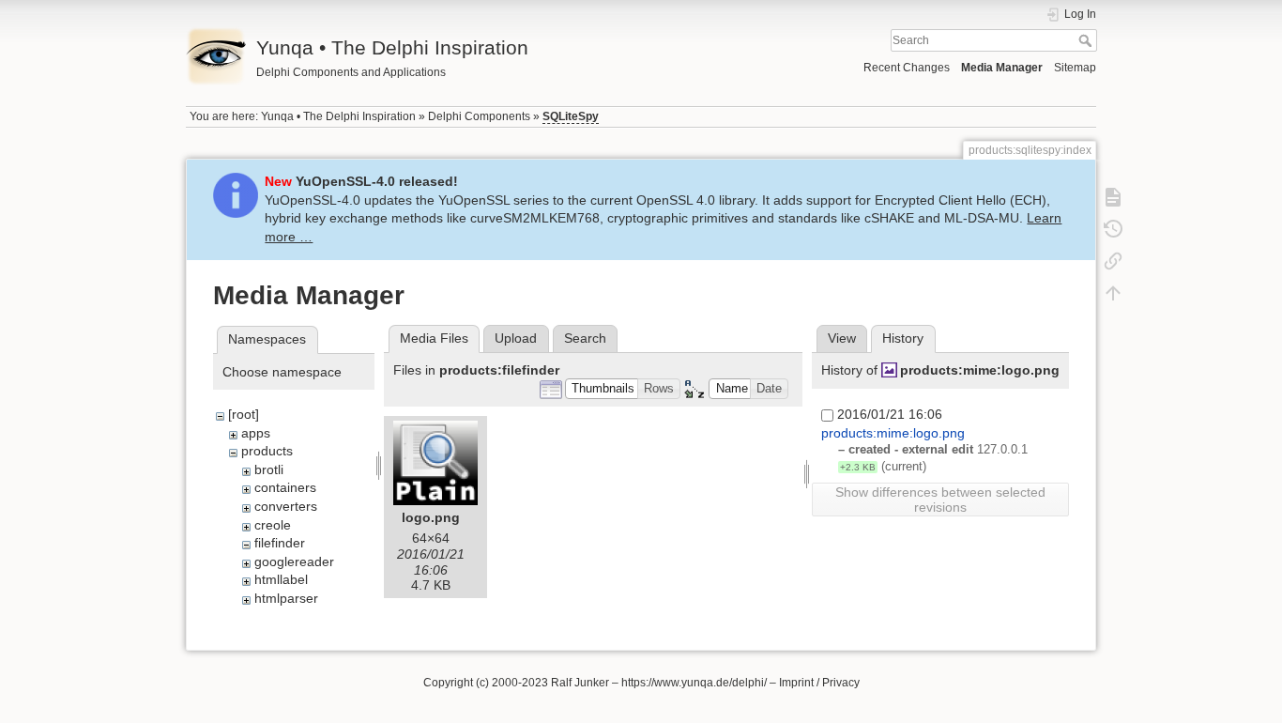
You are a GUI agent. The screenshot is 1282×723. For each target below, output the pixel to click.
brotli (268, 469)
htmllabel (281, 579)
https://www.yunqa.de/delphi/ (694, 682)
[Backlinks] (1113, 261)
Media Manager (1002, 67)
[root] (243, 414)
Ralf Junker (580, 682)
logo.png (431, 517)
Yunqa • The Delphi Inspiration (338, 116)
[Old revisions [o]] (1113, 229)
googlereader (294, 561)
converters (285, 506)
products (267, 450)
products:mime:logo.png (980, 369)
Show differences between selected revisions (940, 500)
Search (1087, 40)
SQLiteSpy (570, 116)
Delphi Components (479, 116)
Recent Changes (906, 67)
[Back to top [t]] (1113, 293)
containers (285, 487)
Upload (516, 338)
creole (272, 524)
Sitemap (1075, 67)
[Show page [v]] (1113, 197)
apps (255, 432)
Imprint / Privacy (819, 682)
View (842, 338)
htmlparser (286, 598)
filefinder (279, 542)
